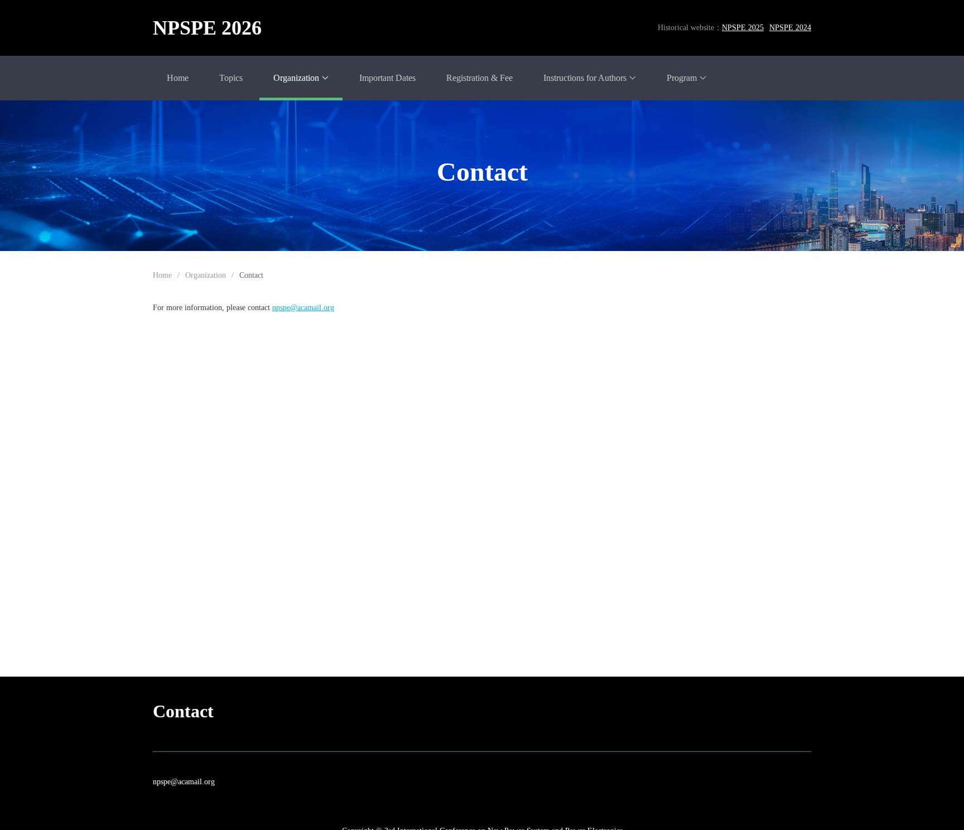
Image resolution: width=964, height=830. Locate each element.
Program (682, 78)
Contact (251, 275)
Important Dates (387, 78)
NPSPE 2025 (743, 27)
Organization (296, 78)
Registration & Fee (479, 78)
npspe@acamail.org (184, 782)
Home (178, 78)
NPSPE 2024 (790, 27)
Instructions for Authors (584, 78)
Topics (231, 78)
